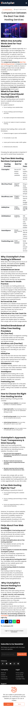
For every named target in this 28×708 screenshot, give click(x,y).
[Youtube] (10, 663)
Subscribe (21, 654)
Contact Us (4, 677)
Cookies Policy (20, 677)
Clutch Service (8, 9)
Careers (3, 675)
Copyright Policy (20, 679)
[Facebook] (2, 663)
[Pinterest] (18, 663)
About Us (3, 673)
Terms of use (19, 675)
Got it (8, 704)
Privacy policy (20, 673)
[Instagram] (14, 663)
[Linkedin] (6, 663)
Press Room (4, 679)
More (19, 704)
